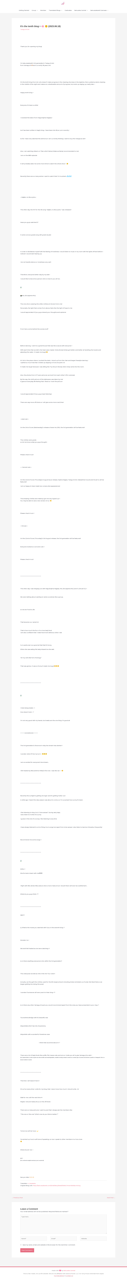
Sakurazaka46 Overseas (98, 10)
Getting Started (24, 10)
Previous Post (17, 1197)
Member (43, 10)
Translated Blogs (54, 10)
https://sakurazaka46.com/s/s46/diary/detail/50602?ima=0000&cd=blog (57, 1185)
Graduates (68, 10)
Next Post (111, 1197)
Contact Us (69, 1276)
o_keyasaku (32, 1183)
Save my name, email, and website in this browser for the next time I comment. (49, 1245)
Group (34, 10)
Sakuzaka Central (80, 10)
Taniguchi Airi (24, 29)
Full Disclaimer (59, 1276)
